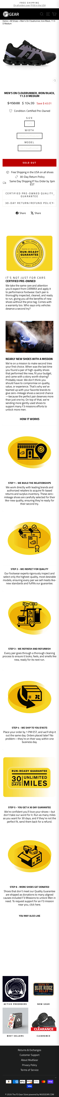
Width (29, 130)
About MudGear (29, 1060)
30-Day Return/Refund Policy (29, 203)
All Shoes (14, 20)
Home (5, 20)
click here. (35, 904)
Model (30, 142)
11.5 (29, 124)
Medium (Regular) (29, 136)
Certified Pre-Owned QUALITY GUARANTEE (29, 195)
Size (29, 118)
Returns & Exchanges (29, 1050)
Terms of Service (30, 1070)
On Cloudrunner (29, 148)
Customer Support (29, 1055)
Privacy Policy (29, 1065)
